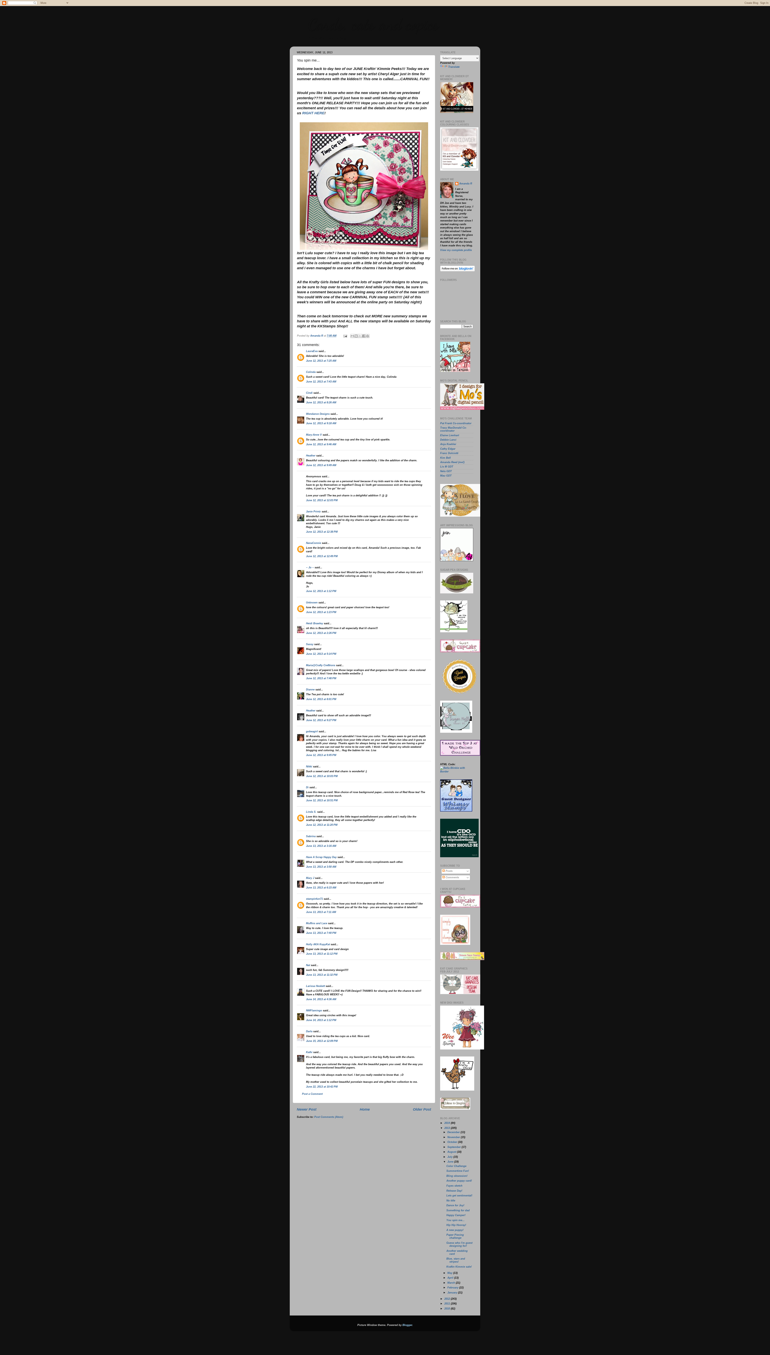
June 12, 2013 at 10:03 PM (322, 776)
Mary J (310, 878)
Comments (452, 877)
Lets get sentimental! (459, 1195)
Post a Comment (312, 1094)
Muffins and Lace (316, 923)
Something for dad (458, 1210)
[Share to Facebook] (364, 336)
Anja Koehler (448, 444)
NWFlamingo (314, 1010)
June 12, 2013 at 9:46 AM (321, 444)
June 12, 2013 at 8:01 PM (321, 699)
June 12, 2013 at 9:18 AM (321, 423)
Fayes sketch (454, 1185)
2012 (447, 1298)
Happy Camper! (455, 1215)
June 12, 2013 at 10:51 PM (322, 800)
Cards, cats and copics (373, 24)
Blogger (407, 1325)
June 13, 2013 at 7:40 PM (321, 933)
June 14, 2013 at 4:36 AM (321, 999)
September (454, 1147)
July (450, 1157)
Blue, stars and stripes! (455, 1260)
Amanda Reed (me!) (452, 462)
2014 (447, 1123)
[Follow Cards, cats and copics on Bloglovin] (457, 270)
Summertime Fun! (457, 1171)
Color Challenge (456, 1166)
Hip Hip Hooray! (456, 1225)
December (454, 1132)
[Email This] (352, 336)
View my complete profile (456, 250)
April (450, 1277)
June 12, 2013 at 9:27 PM (321, 720)
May (450, 1273)
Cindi (309, 393)
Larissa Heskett (315, 986)
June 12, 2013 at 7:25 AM (321, 360)
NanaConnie (313, 543)
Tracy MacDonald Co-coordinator (453, 429)
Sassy (309, 644)
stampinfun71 (314, 899)
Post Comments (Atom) (328, 1117)
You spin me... (455, 1220)
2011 (447, 1303)
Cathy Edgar (447, 448)
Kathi (309, 1052)
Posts (449, 871)
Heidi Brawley (314, 623)
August (452, 1152)
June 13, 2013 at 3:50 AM (321, 866)
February (453, 1287)
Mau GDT (446, 475)
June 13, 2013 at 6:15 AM (321, 887)
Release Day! (454, 1190)
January (452, 1292)
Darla (309, 1031)
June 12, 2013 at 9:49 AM (321, 465)
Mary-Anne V (314, 434)
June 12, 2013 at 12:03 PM (322, 500)
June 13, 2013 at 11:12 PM (321, 953)
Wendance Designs (318, 414)
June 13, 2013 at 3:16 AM (321, 846)
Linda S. (311, 812)
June (450, 1161)
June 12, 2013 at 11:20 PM (321, 825)
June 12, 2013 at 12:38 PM (322, 531)
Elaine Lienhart (449, 435)
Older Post (422, 1109)
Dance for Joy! (455, 1205)
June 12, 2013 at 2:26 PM (321, 633)
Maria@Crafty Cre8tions (320, 665)
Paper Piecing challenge (455, 1236)
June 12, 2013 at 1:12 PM (321, 591)
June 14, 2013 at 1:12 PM (321, 1020)
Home (365, 1109)
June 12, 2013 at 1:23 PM (321, 612)
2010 (447, 1308)
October (452, 1142)
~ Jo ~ (310, 567)
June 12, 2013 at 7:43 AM (321, 381)
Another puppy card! (459, 1180)
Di (307, 787)
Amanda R (465, 183)
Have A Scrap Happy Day (321, 857)
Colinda (311, 372)
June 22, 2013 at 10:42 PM (322, 1086)
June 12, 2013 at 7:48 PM (321, 678)
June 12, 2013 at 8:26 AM (321, 402)
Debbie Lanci (448, 439)
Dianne (310, 689)
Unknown (312, 602)
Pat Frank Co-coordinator (455, 423)
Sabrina (311, 836)
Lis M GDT (446, 466)
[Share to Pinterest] (368, 336)
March (451, 1282)
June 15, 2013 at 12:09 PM (322, 1041)
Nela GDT (446, 471)
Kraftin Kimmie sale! (459, 1266)
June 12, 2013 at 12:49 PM (322, 556)
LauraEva (312, 351)
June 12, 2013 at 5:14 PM (321, 654)
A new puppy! (454, 1230)
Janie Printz (313, 511)
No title (450, 1200)
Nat (308, 965)
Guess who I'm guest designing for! (459, 1244)
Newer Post (306, 1109)
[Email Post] (345, 335)
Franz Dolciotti (449, 453)
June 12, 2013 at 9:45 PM (321, 755)
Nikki (309, 766)
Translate (454, 67)
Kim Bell (445, 457)
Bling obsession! (456, 1176)
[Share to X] (360, 336)
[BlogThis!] (356, 336)
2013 (447, 1128)
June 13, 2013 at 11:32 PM (321, 974)
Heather (310, 455)
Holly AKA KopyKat (318, 944)
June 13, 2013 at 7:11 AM (321, 912)
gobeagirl (312, 731)
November (454, 1137)
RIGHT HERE (313, 113)
